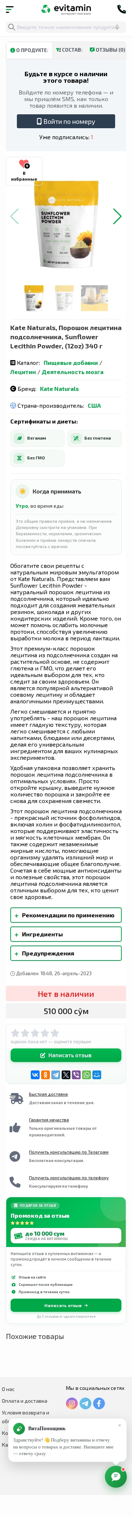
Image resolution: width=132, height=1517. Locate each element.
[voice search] (116, 27)
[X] (66, 1074)
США (94, 405)
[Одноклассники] (45, 1074)
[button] (117, 216)
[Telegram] (55, 1074)
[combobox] (66, 27)
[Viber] (76, 1074)
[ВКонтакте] (35, 1074)
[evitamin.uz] (66, 9)
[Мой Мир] (96, 1074)
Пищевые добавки (71, 362)
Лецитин (23, 371)
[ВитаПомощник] (116, 1477)
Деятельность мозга (72, 371)
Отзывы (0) (110, 50)
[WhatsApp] (86, 1074)
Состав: (71, 50)
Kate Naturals (59, 388)
